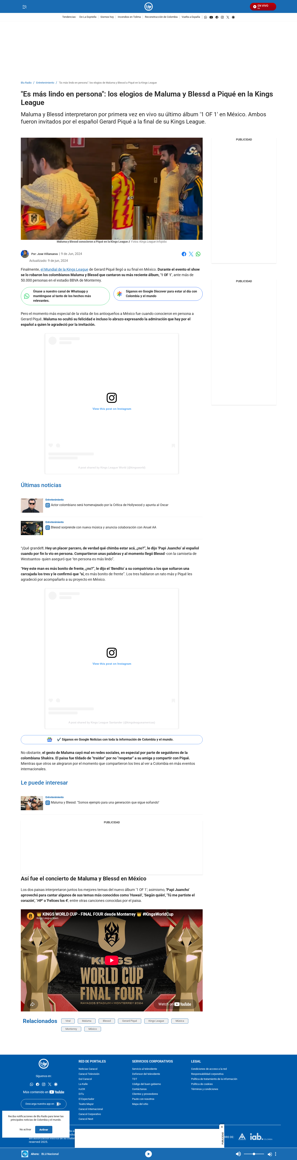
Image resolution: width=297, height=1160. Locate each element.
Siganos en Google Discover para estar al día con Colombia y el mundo (161, 293)
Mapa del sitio (140, 1104)
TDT (134, 1079)
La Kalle (83, 1084)
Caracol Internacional (91, 1109)
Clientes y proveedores (145, 1094)
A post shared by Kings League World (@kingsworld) (111, 467)
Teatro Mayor (86, 1104)
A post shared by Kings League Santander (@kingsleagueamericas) (111, 722)
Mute (238, 1154)
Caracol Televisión (89, 1074)
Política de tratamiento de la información (214, 1079)
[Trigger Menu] (24, 6)
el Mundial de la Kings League (64, 269)
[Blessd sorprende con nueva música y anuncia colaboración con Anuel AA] (32, 528)
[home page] (148, 6)
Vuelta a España (191, 17)
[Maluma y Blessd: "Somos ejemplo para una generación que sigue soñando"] (32, 803)
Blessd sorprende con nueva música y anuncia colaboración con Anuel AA (103, 527)
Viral (68, 1020)
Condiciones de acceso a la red (209, 1069)
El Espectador (86, 1099)
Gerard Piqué (129, 1020)
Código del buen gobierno (146, 1084)
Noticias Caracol (88, 1069)
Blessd (107, 1020)
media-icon (148, 1154)
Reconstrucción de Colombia (161, 17)
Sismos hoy (107, 17)
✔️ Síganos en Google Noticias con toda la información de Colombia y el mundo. (115, 739)
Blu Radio (26, 83)
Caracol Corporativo (90, 1114)
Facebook (183, 256)
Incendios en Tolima (129, 17)
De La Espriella (87, 17)
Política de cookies (202, 1084)
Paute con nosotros (143, 1099)
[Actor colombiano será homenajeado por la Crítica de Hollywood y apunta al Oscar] (32, 506)
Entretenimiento (45, 83)
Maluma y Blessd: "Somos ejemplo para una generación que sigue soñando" (105, 802)
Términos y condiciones (204, 1089)
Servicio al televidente (144, 1069)
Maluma (86, 1020)
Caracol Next (86, 1119)
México (92, 1028)
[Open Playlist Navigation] (275, 1154)
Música (180, 1020)
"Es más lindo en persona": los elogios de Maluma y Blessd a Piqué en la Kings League (108, 83)
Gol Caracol (85, 1079)
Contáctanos (139, 1089)
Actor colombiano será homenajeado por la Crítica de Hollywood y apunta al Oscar (109, 505)
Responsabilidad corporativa (207, 1074)
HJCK (82, 1089)
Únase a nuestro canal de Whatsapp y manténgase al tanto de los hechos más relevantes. (62, 295)
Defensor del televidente (146, 1074)
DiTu (81, 1094)
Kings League (156, 1020)
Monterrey (71, 1028)
